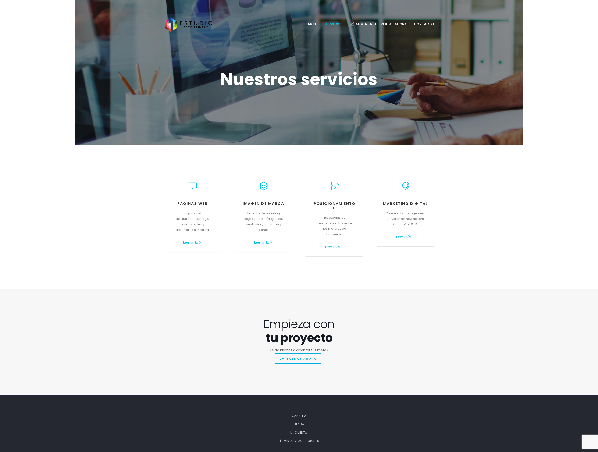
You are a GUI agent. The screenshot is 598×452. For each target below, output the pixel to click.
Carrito (299, 416)
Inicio (312, 24)
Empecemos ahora (298, 359)
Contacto (424, 24)
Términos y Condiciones (298, 441)
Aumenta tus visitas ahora (381, 24)
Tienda (298, 424)
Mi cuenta (298, 432)
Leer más (190, 242)
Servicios (334, 24)
